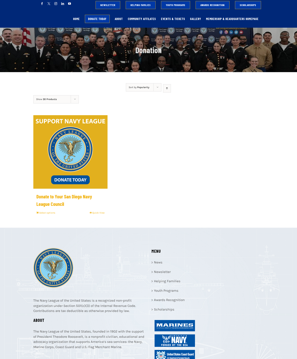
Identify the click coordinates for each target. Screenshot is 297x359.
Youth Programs (166, 290)
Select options (47, 212)
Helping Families (167, 281)
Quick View (98, 212)
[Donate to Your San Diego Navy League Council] (70, 152)
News (158, 262)
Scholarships (164, 309)
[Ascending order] (167, 88)
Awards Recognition (169, 300)
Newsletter (162, 272)
